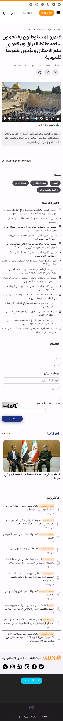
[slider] (12, 118)
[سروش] (34, 667)
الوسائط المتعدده (44, 29)
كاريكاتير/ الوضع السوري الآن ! (31, 548)
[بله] (41, 667)
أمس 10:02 (49, 513)
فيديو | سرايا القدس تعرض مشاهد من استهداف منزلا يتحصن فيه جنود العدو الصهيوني (30, 279)
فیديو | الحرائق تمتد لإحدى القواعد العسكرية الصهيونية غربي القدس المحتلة (29, 330)
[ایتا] (27, 667)
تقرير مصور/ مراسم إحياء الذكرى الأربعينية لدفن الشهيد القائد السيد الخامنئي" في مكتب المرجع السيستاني (30, 637)
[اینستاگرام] (12, 667)
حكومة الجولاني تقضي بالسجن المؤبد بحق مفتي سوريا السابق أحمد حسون (29, 522)
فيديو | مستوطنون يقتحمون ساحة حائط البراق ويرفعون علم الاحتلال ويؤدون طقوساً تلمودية (31, 47)
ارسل (12, 418)
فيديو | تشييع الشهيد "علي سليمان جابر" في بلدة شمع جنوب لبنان (32, 288)
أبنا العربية (43, 13)
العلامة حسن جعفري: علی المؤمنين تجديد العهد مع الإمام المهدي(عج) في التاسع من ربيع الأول (28, 607)
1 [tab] (9, 433)
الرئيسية (57, 29)
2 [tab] (7, 433)
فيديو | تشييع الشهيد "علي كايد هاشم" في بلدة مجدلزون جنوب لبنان (33, 254)
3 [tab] (4, 433)
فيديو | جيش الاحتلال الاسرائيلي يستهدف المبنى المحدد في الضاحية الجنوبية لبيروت (33, 271)
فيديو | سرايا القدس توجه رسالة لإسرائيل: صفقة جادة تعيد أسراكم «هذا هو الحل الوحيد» (30, 228)
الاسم (58, 358)
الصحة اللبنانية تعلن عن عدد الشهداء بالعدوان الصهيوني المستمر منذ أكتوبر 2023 (29, 561)
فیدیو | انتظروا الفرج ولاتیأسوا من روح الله (29, 593)
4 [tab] (2, 433)
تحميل (47, 125)
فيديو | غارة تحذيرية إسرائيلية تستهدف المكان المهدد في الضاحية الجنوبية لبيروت (30, 296)
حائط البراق (20, 183)
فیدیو (31, 29)
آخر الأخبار (52, 434)
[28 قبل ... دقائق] (31, 456)
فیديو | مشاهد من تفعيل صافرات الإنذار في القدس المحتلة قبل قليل (31, 313)
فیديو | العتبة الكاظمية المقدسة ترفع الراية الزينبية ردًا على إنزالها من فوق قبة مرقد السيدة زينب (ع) (30, 211)
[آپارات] (19, 667)
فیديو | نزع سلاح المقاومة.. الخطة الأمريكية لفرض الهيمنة (32, 220)
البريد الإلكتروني (52, 373)
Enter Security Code (49, 404)
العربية (25, 13)
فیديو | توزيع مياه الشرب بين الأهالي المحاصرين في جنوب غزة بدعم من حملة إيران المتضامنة (31, 245)
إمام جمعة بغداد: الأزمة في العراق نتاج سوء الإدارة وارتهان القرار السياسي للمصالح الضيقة (29, 621)
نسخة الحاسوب (31, 680)
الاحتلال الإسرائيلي (48, 190)
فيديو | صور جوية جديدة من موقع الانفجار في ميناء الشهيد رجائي (31, 305)
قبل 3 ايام (50, 542)
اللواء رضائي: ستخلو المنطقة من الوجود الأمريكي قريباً (32, 476)
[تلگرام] (5, 667)
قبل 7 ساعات (49, 527)
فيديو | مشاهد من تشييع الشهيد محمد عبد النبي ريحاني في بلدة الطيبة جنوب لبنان (32, 322)
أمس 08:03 (49, 584)
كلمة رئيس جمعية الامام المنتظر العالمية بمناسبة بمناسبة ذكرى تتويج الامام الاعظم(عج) (31, 577)
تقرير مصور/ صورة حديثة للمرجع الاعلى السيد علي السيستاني (29, 507)
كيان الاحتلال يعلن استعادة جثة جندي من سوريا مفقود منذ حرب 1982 (29, 262)
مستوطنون (39, 183)
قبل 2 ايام (50, 645)
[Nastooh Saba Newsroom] (31, 707)
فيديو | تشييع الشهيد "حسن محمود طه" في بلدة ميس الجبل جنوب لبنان (32, 237)
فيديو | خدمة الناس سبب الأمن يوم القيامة (28, 536)
